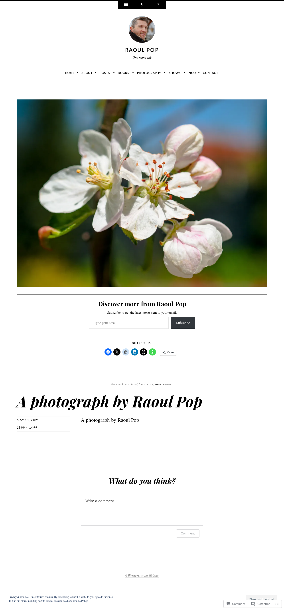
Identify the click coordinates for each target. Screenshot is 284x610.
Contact (210, 73)
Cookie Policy (80, 600)
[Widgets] (126, 5)
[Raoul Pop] (142, 30)
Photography (149, 73)
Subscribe (183, 322)
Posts (105, 73)
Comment (188, 533)
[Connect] (142, 5)
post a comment (163, 384)
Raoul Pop (142, 50)
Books (123, 73)
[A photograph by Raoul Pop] (142, 192)
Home (70, 73)
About (87, 73)
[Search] (158, 5)
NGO (192, 73)
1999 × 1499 (27, 427)
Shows (175, 73)
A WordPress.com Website (142, 575)
